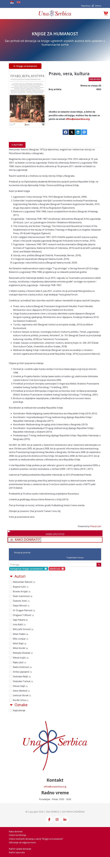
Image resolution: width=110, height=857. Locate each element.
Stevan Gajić (20, 686)
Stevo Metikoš (21, 690)
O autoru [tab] (17, 144)
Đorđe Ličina (20, 700)
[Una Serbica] (55, 13)
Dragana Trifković (23, 615)
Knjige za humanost (26, 66)
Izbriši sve (55, 569)
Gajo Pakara (20, 619)
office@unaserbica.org (78, 119)
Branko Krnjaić (21, 591)
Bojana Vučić (20, 586)
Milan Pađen (20, 634)
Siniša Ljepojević (22, 671)
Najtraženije (19, 710)
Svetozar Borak (21, 695)
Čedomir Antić (21, 600)
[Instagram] (57, 819)
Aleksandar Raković (23, 581)
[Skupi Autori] (11, 576)
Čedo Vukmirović (22, 596)
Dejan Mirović (21, 605)
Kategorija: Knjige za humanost (26, 569)
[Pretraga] (99, 565)
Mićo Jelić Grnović (23, 629)
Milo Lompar (20, 638)
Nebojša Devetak (22, 652)
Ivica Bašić (19, 624)
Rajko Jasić (19, 662)
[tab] (55, 638)
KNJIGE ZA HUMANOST (55, 34)
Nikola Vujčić (20, 657)
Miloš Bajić (19, 643)
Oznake (21, 704)
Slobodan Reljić (21, 676)
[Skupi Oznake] (11, 704)
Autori (19, 576)
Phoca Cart (95, 526)
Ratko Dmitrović (22, 667)
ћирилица (86, 5)
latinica (98, 5)
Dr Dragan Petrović (23, 610)
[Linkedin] (65, 819)
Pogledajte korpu (75, 557)
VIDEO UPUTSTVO (55, 534)
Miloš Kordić (20, 648)
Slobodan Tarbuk (22, 681)
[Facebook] (49, 819)
